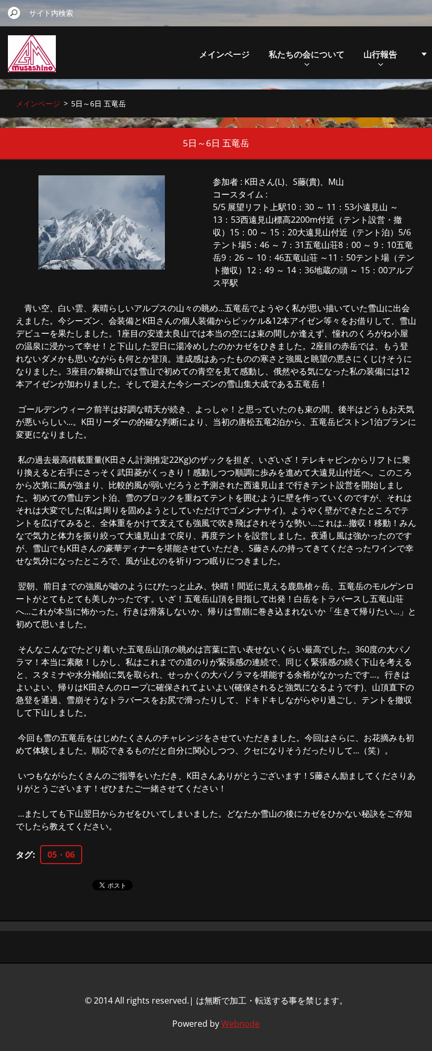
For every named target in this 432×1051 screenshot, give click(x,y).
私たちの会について (307, 54)
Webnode (240, 1023)
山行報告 (380, 54)
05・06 (61, 854)
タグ (24, 854)
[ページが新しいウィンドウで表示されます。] (101, 222)
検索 (14, 12)
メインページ (224, 54)
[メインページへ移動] (32, 59)
